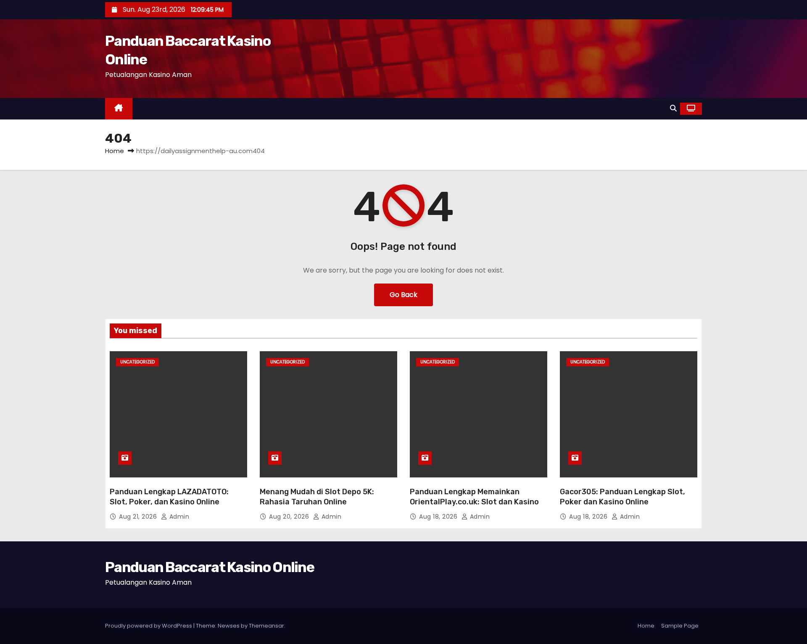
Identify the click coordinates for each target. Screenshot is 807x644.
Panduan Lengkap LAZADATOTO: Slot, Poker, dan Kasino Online (169, 496)
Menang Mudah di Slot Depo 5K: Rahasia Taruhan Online (317, 496)
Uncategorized (137, 362)
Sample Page (680, 626)
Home (114, 150)
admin (178, 516)
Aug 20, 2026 (290, 516)
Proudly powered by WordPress (149, 626)
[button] (673, 108)
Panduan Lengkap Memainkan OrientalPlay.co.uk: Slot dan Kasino (474, 496)
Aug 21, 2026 (139, 516)
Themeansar (266, 626)
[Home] (118, 108)
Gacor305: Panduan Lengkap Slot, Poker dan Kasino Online (622, 496)
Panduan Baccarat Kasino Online (209, 567)
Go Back (403, 294)
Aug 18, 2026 (439, 516)
